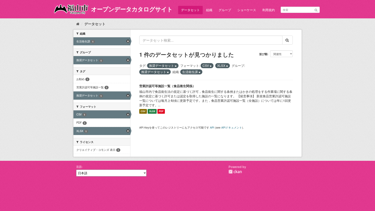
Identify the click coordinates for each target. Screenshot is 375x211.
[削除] (176, 65)
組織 (209, 10)
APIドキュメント (231, 127)
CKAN (235, 172)
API (212, 127)
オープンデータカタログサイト (132, 9)
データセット (190, 10)
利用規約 (268, 10)
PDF (161, 111)
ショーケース (246, 10)
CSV (143, 111)
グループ (225, 10)
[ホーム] (77, 23)
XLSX (152, 111)
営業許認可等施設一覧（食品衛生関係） (167, 86)
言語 (79, 167)
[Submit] (316, 9)
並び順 (263, 54)
